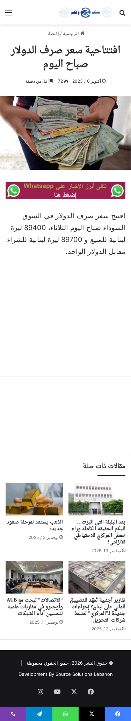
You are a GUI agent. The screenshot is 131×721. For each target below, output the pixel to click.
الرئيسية (71, 33)
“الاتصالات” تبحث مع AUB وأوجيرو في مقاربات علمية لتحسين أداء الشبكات (35, 607)
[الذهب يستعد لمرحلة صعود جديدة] (34, 499)
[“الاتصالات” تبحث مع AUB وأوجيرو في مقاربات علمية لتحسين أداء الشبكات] (34, 577)
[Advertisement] (65, 323)
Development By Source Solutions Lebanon (66, 674)
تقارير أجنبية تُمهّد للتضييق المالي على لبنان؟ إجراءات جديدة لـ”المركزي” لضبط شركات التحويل (97, 610)
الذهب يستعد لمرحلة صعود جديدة (35, 526)
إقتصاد (53, 33)
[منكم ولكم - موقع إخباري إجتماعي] (86, 12)
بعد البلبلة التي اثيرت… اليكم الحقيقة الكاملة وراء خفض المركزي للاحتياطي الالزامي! (98, 532)
